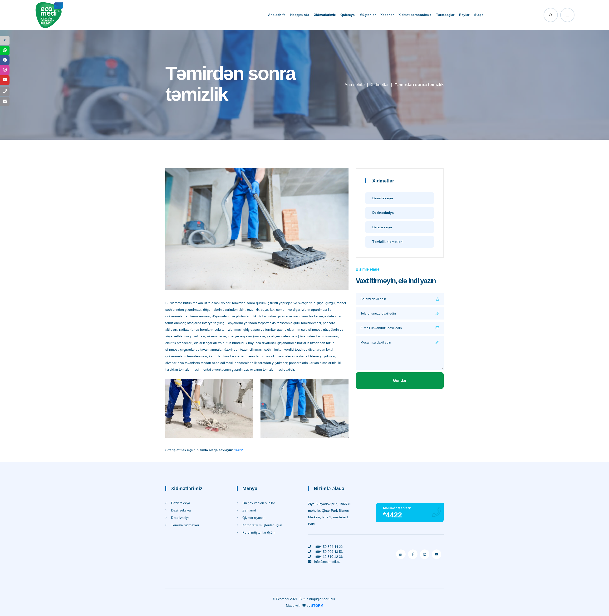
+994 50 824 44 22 (328, 547)
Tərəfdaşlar (445, 15)
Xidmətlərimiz (325, 15)
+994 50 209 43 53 (328, 552)
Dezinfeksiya (382, 198)
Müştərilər (367, 15)
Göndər (400, 380)
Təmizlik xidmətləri (387, 242)
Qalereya (347, 15)
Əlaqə (478, 15)
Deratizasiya (382, 227)
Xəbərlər (387, 15)
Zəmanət (248, 510)
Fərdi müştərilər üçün (258, 532)
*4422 (238, 450)
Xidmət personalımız (414, 15)
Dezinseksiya (383, 213)
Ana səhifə (276, 15)
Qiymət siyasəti (253, 518)
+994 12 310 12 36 (328, 557)
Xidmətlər (380, 84)
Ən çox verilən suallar (258, 503)
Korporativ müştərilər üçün (261, 525)
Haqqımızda (299, 15)
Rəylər (464, 15)
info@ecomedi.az (327, 561)
